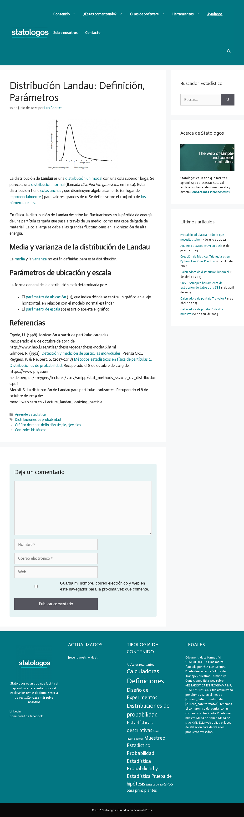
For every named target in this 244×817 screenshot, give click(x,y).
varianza (40, 259)
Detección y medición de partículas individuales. (81, 353)
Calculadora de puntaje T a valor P (203, 298)
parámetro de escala (43, 309)
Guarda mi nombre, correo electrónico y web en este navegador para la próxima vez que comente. (104, 586)
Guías (156, 731)
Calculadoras (143, 671)
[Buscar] (227, 99)
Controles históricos (30, 430)
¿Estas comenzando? (100, 14)
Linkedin (15, 711)
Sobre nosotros (65, 33)
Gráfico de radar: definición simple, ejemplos (48, 425)
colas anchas (51, 190)
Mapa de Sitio (205, 718)
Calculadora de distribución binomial (204, 272)
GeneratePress (143, 810)
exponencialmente (26, 196)
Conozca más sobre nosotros (209, 192)
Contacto (93, 33)
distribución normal (48, 184)
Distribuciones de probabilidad (38, 419)
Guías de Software (144, 14)
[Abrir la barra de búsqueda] (228, 51)
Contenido (61, 14)
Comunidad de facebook (26, 716)
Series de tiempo (154, 784)
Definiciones (145, 681)
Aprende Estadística (30, 414)
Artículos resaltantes (140, 664)
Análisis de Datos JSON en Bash (201, 246)
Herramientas (183, 14)
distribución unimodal (84, 178)
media (20, 259)
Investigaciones (135, 738)
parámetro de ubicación (46, 297)
